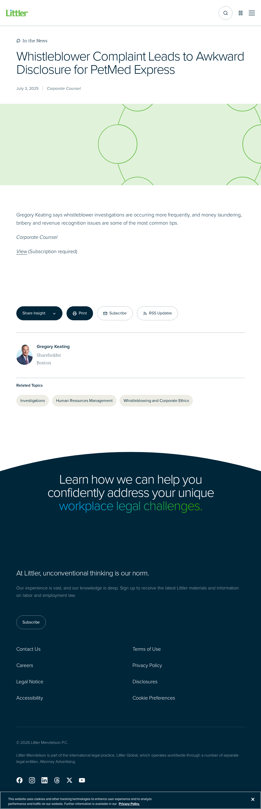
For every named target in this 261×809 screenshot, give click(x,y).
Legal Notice (29, 681)
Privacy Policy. (129, 803)
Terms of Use (147, 649)
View (21, 251)
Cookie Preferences (154, 697)
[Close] (252, 799)
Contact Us (28, 649)
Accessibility (29, 697)
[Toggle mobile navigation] (252, 13)
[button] (19, 780)
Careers (24, 665)
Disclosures (145, 681)
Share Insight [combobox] (33, 313)
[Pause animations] (241, 13)
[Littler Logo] (17, 13)
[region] (130, 800)
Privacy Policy (147, 665)
